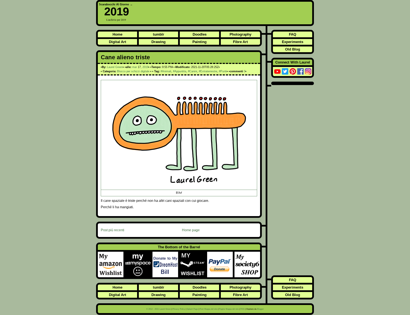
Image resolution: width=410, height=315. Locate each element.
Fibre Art (240, 42)
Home (117, 34)
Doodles (199, 34)
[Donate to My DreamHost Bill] (166, 264)
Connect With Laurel (292, 62)
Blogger (260, 309)
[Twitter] (285, 71)
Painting (199, 42)
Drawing (158, 42)
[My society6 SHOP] (247, 264)
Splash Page (192, 309)
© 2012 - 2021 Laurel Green (158, 309)
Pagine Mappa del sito (229, 309)
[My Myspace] (138, 264)
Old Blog (292, 49)
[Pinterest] (293, 71)
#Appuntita (179, 71)
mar (134, 67)
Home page (191, 230)
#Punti (223, 71)
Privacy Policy (179, 309)
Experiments (292, 42)
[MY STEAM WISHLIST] (193, 264)
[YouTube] (277, 71)
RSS (242, 309)
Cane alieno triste (125, 57)
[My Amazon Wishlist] (111, 264)
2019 (116, 11)
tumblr (158, 34)
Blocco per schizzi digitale (133, 71)
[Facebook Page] (300, 71)
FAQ (292, 34)
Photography (240, 34)
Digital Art (117, 42)
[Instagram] (308, 71)
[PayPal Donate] (220, 264)
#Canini (192, 71)
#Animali (166, 71)
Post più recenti (112, 230)
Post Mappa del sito (208, 309)
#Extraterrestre (208, 71)
